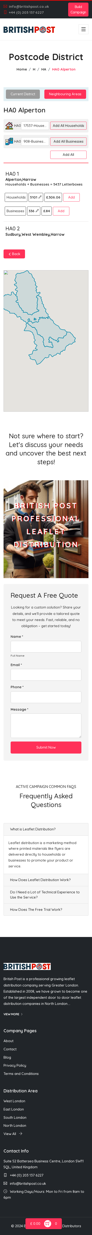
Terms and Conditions (21, 1073)
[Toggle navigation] (83, 29)
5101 (34, 197)
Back (15, 254)
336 (32, 211)
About (8, 1041)
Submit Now (46, 747)
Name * (17, 636)
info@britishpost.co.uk (29, 6)
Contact (10, 1049)
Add (71, 197)
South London (15, 1117)
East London (14, 1109)
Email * (16, 665)
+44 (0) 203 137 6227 (26, 12)
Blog (7, 1057)
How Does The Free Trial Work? (36, 909)
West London (14, 1101)
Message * (19, 709)
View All (10, 1133)
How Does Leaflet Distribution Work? (40, 880)
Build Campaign (78, 9)
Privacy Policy (15, 1065)
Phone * (17, 687)
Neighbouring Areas (65, 94)
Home (22, 69)
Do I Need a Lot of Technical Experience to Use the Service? (45, 895)
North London (15, 1125)
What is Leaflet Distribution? (33, 829)
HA (43, 69)
